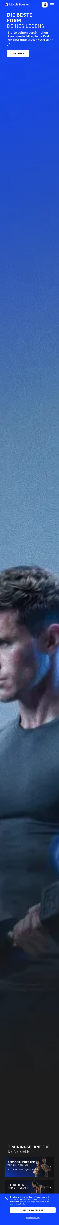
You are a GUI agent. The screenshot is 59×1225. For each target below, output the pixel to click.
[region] (29, 1209)
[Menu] (52, 4)
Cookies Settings (33, 1218)
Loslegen (17, 53)
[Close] (6, 1198)
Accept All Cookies (33, 1210)
